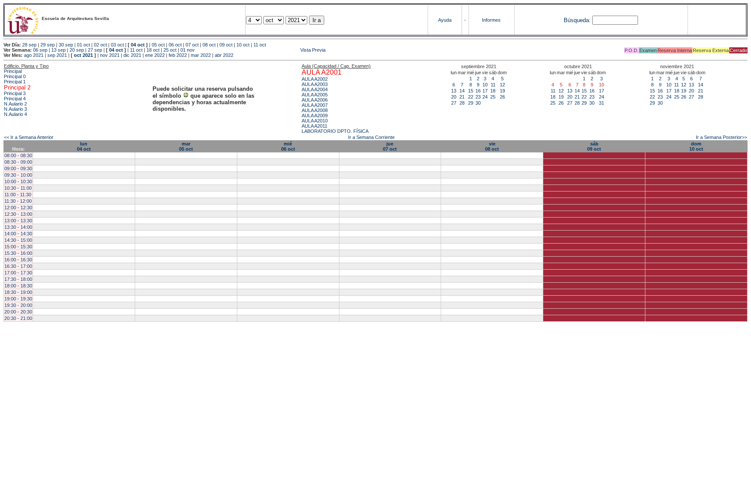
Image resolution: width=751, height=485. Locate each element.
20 (453, 96)
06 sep (40, 50)
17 (485, 90)
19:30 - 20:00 (18, 305)
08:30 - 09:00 (18, 162)
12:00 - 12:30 (18, 207)
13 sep (58, 50)
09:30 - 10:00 (18, 175)
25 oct (169, 50)
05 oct (158, 44)
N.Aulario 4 (15, 114)
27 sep (95, 50)
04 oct (138, 44)
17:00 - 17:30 (18, 272)
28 (462, 103)
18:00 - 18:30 (18, 285)
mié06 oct (288, 146)
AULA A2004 (315, 89)
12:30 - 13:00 (18, 214)
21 (462, 96)
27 (453, 103)
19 (502, 90)
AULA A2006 (315, 99)
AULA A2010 (315, 120)
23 (478, 96)
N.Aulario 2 (15, 103)
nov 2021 (110, 55)
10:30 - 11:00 (18, 188)
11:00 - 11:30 (17, 194)
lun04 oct (84, 146)
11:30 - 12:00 (18, 201)
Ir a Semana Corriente (371, 137)
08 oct (209, 44)
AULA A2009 (315, 115)
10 (485, 84)
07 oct (192, 44)
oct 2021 (83, 55)
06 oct (175, 44)
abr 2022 (224, 55)
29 (470, 103)
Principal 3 (15, 93)
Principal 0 (15, 76)
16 (478, 90)
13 (453, 90)
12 (502, 84)
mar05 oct (186, 146)
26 (502, 96)
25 (492, 96)
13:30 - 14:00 (18, 227)
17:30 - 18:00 (18, 279)
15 (470, 90)
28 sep (29, 44)
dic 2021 (132, 55)
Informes (491, 20)
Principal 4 (15, 98)
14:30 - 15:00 (18, 240)
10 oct (242, 44)
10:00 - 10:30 (18, 181)
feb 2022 (178, 55)
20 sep (77, 50)
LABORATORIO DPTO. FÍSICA (335, 131)
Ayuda (445, 20)
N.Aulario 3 (15, 109)
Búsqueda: (577, 20)
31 (601, 103)
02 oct (100, 44)
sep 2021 (57, 55)
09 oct (226, 44)
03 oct (117, 44)
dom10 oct (696, 146)
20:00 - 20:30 (18, 311)
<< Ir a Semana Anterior (28, 137)
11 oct (259, 44)
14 (462, 90)
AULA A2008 (315, 110)
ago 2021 (33, 55)
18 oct (153, 50)
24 (485, 96)
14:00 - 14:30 (18, 233)
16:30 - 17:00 (18, 266)
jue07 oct (390, 146)
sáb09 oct (594, 146)
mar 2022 (201, 55)
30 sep (66, 44)
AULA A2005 (315, 94)
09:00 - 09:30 (18, 168)
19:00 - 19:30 (18, 298)
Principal (13, 71)
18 (492, 90)
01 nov (187, 50)
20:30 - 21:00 (18, 318)
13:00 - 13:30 (18, 220)
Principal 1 (15, 81)
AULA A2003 (315, 84)
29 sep (47, 44)
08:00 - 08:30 (18, 155)
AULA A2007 (315, 105)
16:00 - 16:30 (18, 259)
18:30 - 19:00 (18, 292)
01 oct (83, 44)
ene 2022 (155, 55)
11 (493, 84)
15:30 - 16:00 (18, 253)
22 (470, 96)
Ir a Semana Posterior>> (721, 137)
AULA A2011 (314, 126)
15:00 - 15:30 (18, 246)
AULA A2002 (315, 79)
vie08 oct (492, 146)
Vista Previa (261, 50)
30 (478, 103)
